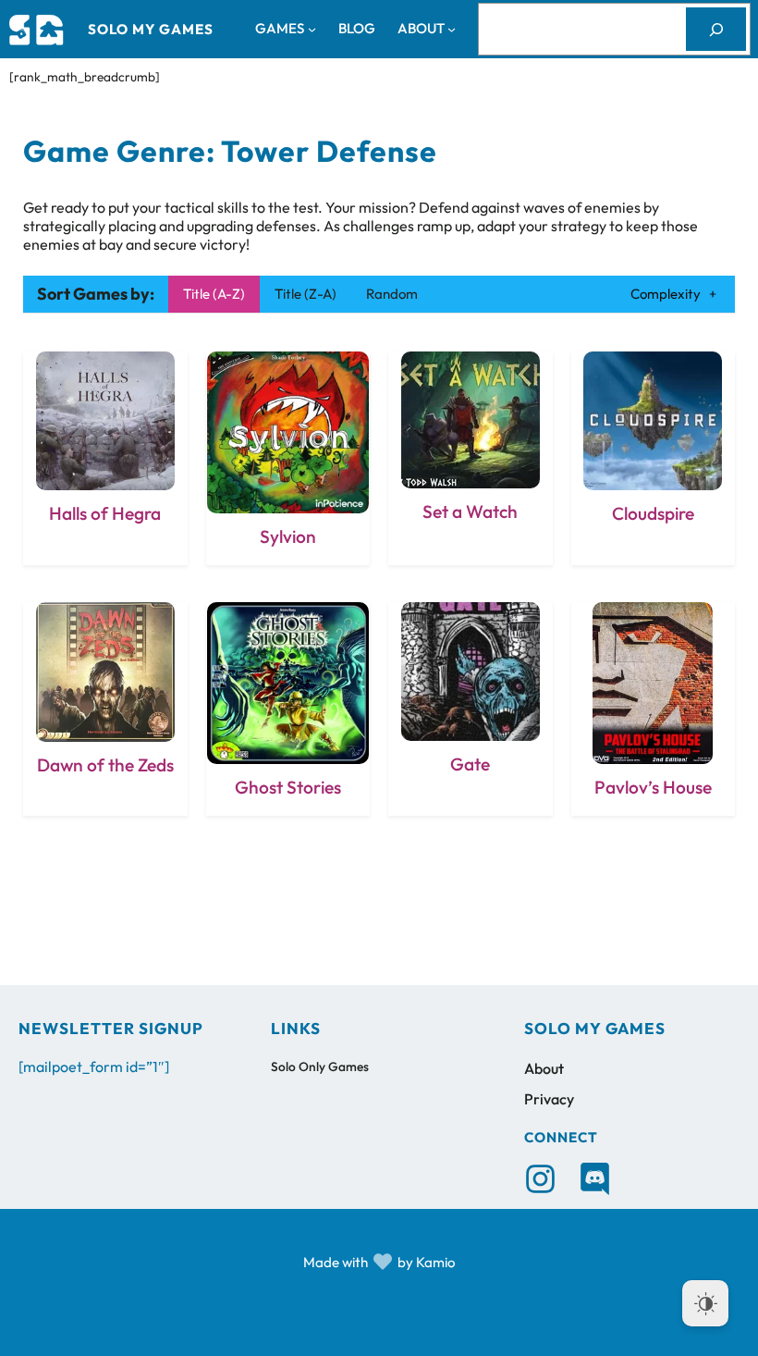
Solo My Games (151, 29)
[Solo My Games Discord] (595, 1179)
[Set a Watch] (470, 458)
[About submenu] (451, 29)
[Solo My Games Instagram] (540, 1179)
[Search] (716, 28)
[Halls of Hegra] (105, 458)
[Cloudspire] (653, 458)
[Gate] (470, 709)
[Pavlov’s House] (653, 709)
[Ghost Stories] (288, 709)
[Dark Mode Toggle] (705, 1303)
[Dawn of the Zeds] (105, 709)
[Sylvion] (288, 458)
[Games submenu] (312, 29)
